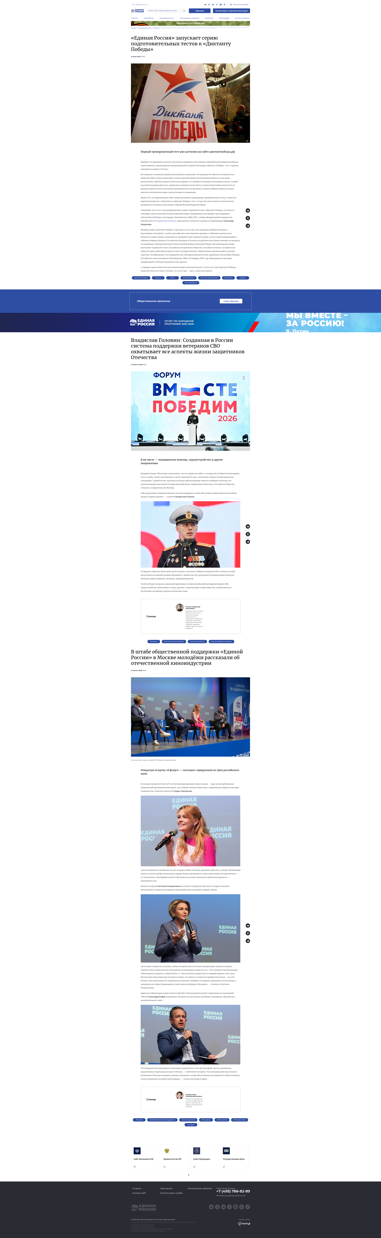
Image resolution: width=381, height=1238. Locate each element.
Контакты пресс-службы (171, 1193)
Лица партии (148, 18)
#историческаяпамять (209, 278)
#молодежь (206, 1120)
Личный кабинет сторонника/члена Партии (231, 11)
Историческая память (164, 221)
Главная (133, 28)
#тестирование (191, 283)
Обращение (199, 11)
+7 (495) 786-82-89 (233, 1191)
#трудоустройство (197, 641)
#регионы (228, 278)
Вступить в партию (242, 18)
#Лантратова (222, 1120)
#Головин (153, 641)
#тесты (158, 278)
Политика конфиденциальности (143, 1227)
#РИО (172, 278)
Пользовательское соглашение (142, 1225)
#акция (243, 278)
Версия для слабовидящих (240, 4)
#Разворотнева (240, 1120)
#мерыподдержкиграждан (221, 641)
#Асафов (190, 1125)
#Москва (139, 1120)
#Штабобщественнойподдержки (162, 1120)
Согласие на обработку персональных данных (148, 1231)
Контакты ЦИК (139, 1193)
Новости (157, 28)
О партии (134, 18)
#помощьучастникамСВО (174, 641)
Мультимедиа (224, 18)
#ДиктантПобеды (141, 278)
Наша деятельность (167, 18)
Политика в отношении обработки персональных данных (152, 1229)
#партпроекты (188, 278)
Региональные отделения (189, 18)
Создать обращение (231, 301)
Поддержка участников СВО (190, 23)
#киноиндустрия (188, 1120)
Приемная (209, 18)
